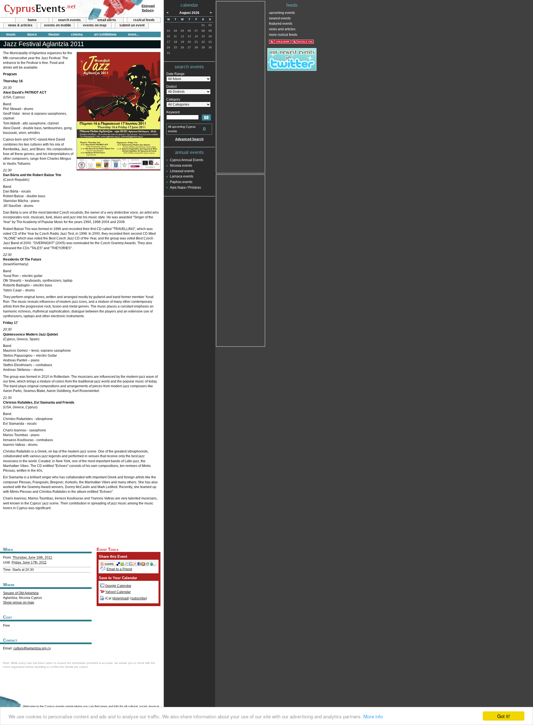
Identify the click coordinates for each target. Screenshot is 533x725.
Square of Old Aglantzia (21, 593)
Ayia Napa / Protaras (185, 187)
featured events (280, 24)
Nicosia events (181, 166)
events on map (94, 25)
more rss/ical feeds (283, 35)
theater (54, 34)
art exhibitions (105, 34)
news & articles (20, 25)
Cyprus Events (39, 9)
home (32, 20)
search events (69, 20)
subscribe (138, 598)
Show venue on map (18, 602)
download (120, 598)
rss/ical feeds (144, 20)
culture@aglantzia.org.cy (32, 648)
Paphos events (181, 182)
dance (32, 34)
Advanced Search (189, 139)
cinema (77, 34)
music (11, 34)
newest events (280, 18)
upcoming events (282, 13)
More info (373, 716)
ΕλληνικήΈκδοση (148, 8)
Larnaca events (181, 176)
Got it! (503, 715)
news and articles (282, 29)
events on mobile (57, 25)
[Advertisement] (80, 527)
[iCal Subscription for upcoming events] (280, 42)
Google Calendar (118, 586)
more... (133, 34)
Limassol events (182, 171)
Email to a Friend (119, 569)
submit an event (132, 25)
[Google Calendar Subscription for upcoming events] (303, 42)
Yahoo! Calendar (118, 592)
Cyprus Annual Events (186, 160)
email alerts (106, 20)
